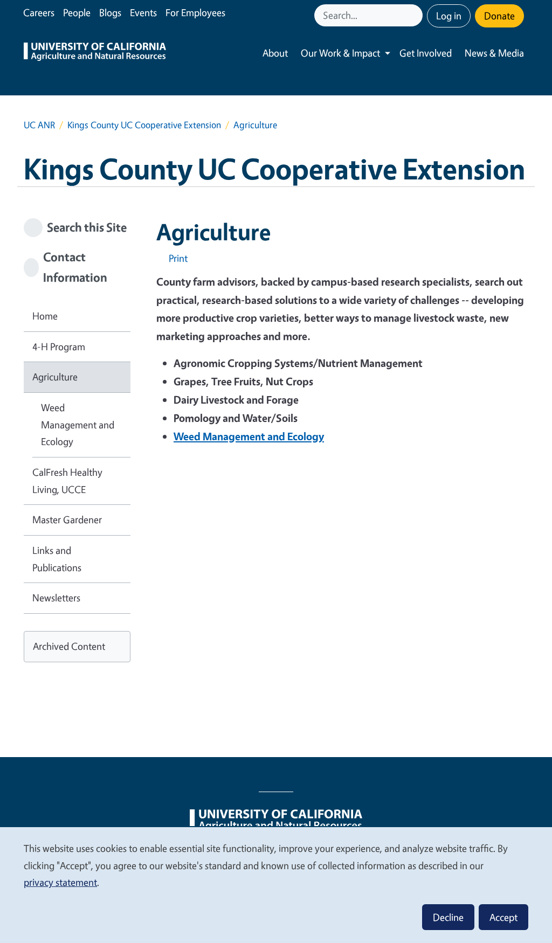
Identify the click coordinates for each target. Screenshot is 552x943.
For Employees (195, 12)
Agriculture (55, 376)
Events (143, 12)
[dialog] (276, 884)
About (275, 52)
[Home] (95, 53)
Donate (499, 15)
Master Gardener (67, 519)
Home (45, 315)
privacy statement (60, 882)
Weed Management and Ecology (77, 424)
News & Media (494, 52)
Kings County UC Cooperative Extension (144, 124)
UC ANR (39, 124)
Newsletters (56, 597)
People (77, 12)
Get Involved (425, 52)
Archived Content (69, 646)
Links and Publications (56, 559)
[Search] (416, 15)
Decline (448, 917)
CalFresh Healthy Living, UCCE (67, 481)
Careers (38, 12)
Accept (503, 917)
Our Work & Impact (340, 52)
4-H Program (58, 346)
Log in (448, 15)
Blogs (110, 12)
